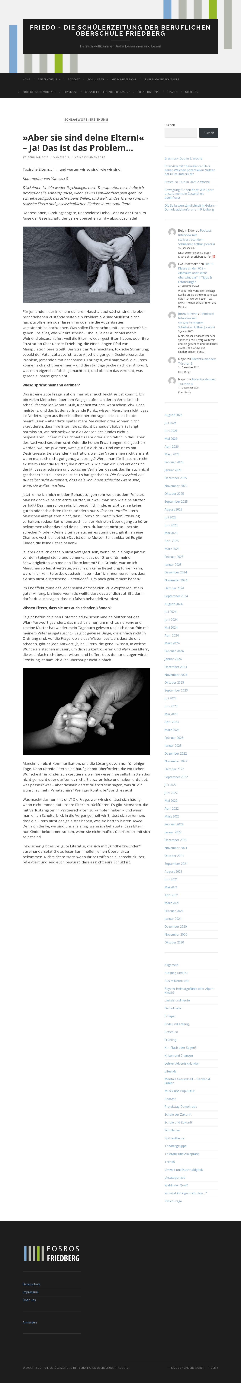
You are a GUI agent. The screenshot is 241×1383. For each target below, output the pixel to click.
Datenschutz (31, 1284)
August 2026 (173, 415)
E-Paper (172, 92)
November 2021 (176, 848)
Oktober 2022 (174, 769)
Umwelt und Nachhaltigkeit (184, 1170)
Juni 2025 (171, 525)
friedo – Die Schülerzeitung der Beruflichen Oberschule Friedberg (81, 1367)
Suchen (170, 125)
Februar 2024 (174, 651)
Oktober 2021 (174, 856)
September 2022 (176, 777)
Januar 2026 (173, 470)
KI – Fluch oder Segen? (180, 1048)
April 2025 (172, 541)
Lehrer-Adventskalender (161, 79)
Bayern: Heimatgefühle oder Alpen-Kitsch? (189, 991)
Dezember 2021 (176, 840)
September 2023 (176, 690)
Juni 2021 (171, 879)
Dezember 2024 (176, 572)
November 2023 (176, 675)
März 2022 (172, 816)
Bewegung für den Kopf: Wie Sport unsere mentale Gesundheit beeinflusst (189, 194)
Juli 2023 (170, 698)
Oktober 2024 (174, 588)
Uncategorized (175, 1177)
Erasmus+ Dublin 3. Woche (183, 158)
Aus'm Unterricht (177, 981)
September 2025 (176, 501)
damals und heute (177, 1000)
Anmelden (30, 1322)
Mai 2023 (171, 714)
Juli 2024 (170, 612)
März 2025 (172, 549)
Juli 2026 (170, 423)
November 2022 (176, 761)
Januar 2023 (173, 745)
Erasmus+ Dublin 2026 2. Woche (187, 182)
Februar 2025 (174, 557)
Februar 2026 (174, 462)
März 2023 (172, 730)
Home (26, 79)
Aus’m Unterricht (123, 79)
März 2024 (172, 643)
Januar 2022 (173, 832)
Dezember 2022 (176, 753)
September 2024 (176, 596)
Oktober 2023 (174, 682)
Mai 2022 (171, 800)
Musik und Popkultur (179, 1091)
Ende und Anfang (177, 1024)
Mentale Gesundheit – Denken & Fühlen (187, 1081)
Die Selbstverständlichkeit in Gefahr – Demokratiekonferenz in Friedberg (191, 207)
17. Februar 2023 (36, 157)
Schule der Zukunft (178, 1114)
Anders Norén (194, 1367)
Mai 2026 (171, 439)
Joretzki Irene (187, 314)
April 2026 (172, 446)
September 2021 (176, 864)
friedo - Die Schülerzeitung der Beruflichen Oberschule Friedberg (120, 30)
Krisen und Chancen (179, 1055)
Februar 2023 (174, 738)
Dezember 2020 (176, 926)
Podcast (74, 79)
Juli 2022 (170, 785)
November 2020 (176, 934)
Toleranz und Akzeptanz (182, 1154)
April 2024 (172, 635)
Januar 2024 (173, 659)
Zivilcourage (173, 1201)
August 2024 (173, 604)
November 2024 (176, 580)
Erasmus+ (71, 92)
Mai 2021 (171, 887)
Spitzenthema (47, 79)
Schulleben (96, 79)
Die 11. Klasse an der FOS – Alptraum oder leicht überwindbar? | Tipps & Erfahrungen (196, 273)
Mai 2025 (171, 533)
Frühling (170, 1040)
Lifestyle (170, 1071)
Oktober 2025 (174, 494)
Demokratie (173, 1008)
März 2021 (172, 903)
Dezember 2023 (176, 667)
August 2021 (173, 871)
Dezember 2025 (176, 478)
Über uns (191, 92)
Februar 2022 (174, 824)
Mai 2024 (171, 627)
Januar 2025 (173, 565)
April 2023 (172, 722)
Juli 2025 (170, 517)
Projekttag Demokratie (39, 92)
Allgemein (171, 965)
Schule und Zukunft (178, 1122)
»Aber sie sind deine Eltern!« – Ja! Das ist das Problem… (83, 142)
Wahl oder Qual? (176, 1185)
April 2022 (172, 808)
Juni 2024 (171, 619)
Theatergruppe (148, 92)
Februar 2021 (174, 911)
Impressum (31, 1292)
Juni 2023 (171, 706)
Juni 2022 (171, 793)
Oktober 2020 (174, 942)
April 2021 (172, 895)
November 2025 (176, 486)
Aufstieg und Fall (176, 973)
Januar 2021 (173, 919)
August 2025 (173, 509)
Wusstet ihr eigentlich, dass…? (107, 92)
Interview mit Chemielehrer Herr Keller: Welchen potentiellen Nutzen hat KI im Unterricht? (190, 170)
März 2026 (172, 454)
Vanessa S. (61, 157)
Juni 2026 (171, 431)
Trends (170, 1162)
